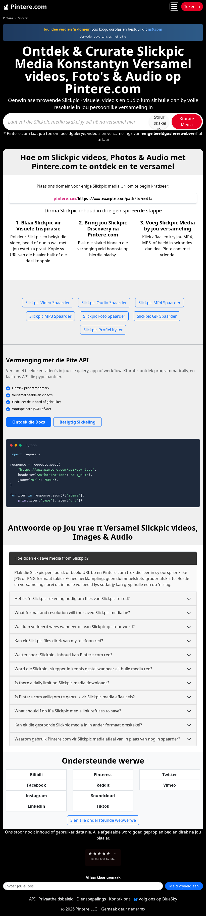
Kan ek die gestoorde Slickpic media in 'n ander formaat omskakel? (78, 725)
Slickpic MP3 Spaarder (50, 316)
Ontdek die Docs (28, 422)
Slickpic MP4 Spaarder (159, 302)
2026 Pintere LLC (81, 909)
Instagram (36, 795)
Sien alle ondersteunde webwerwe (103, 820)
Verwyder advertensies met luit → (103, 36)
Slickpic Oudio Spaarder (104, 302)
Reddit (103, 785)
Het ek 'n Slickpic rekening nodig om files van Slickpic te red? (72, 598)
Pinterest (103, 774)
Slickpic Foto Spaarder (104, 316)
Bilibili (36, 774)
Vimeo (169, 785)
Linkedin (36, 806)
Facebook (36, 785)
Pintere (8, 18)
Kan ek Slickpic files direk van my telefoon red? (59, 640)
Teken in (192, 6)
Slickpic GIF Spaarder (157, 316)
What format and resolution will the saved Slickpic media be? (72, 612)
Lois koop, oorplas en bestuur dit (103, 29)
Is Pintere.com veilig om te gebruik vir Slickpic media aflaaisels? (75, 697)
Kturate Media (187, 121)
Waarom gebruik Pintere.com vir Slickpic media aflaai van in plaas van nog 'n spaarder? (97, 739)
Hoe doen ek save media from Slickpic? (51, 558)
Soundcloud (103, 795)
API (32, 899)
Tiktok (102, 806)
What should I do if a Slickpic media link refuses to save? (68, 711)
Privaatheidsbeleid (56, 899)
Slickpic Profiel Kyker (103, 329)
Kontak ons (120, 899)
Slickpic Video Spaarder (47, 302)
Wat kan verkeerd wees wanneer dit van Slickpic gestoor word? (75, 626)
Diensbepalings (91, 899)
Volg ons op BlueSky (157, 899)
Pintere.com (28, 6)
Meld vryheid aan (184, 886)
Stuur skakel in (160, 121)
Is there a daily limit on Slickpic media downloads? (62, 683)
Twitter (169, 774)
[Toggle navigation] (174, 7)
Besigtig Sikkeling (77, 422)
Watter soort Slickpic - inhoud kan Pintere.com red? (63, 654)
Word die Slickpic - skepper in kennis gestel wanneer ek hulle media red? (83, 669)
